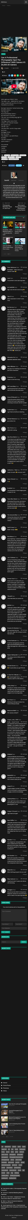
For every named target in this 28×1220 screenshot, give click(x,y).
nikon (12, 1151)
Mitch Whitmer (11, 366)
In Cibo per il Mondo (13, 674)
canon (19, 1146)
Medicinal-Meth (11, 710)
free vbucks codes (8, 1188)
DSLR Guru (4, 2)
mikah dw (10, 870)
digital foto (4, 1149)
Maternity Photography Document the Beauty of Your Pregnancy (17, 1117)
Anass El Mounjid (12, 397)
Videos (3, 54)
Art (2, 1146)
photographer (12, 1154)
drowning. (10, 377)
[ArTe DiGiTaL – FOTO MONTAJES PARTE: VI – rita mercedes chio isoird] (8, 224)
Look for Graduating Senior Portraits (17, 1123)
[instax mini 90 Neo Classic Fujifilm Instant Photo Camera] (8, 240)
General (5, 1082)
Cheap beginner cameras (13, 159)
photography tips (5, 1159)
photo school (18, 1159)
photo (16, 1151)
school (3, 1167)
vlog (12, 1172)
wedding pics (4, 1178)
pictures (17, 1162)
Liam (8, 278)
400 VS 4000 (7, 155)
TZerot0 (9, 596)
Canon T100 (18, 157)
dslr (12, 1149)
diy (9, 1149)
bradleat (9, 488)
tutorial (3, 1172)
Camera (14, 1146)
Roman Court (11, 578)
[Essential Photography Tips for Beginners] (4, 1112)
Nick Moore (10, 536)
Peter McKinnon (11, 267)
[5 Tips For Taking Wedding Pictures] (4, 1132)
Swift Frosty (10, 527)
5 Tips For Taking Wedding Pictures (16, 1130)
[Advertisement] (14, 21)
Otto (4, 1197)
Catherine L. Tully (12, 470)
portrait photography (6, 1165)
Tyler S (9, 296)
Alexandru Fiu (11, 357)
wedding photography (14, 1175)
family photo (22, 1149)
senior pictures (13, 1170)
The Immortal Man (12, 515)
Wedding (17, 1172)
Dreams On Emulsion (13, 628)
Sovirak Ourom (11, 665)
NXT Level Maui (11, 386)
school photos (17, 1167)
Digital (23, 1146)
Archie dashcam (12, 640)
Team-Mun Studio (12, 499)
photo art (22, 1151)
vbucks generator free (9, 1205)
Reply (25, 273)
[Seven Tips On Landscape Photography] (4, 1105)
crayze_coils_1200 (12, 719)
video (8, 1172)
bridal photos (7, 1146)
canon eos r (4, 157)
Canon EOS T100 (11, 157)
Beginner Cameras (14, 155)
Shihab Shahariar (12, 419)
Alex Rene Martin (12, 437)
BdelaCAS (10, 775)
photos (12, 1159)
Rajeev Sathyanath (12, 655)
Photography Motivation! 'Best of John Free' (7, 207)
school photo (9, 1167)
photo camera (5, 1154)
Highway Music (11, 798)
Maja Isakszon (11, 879)
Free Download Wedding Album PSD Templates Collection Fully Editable (14, 1206)
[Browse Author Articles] (14, 175)
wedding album (5, 1175)
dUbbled (9, 754)
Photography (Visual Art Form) (16, 1157)
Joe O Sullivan (11, 557)
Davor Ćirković (11, 479)
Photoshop (6, 1088)
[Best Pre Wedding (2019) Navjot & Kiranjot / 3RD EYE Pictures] (20, 240)
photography (20, 1154)
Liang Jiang (10, 685)
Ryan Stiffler (10, 820)
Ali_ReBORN (10, 287)
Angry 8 (9, 786)
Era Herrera (10, 307)
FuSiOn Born (10, 409)
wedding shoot (12, 1178)
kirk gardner (10, 855)
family (16, 1149)
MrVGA (9, 605)
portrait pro (14, 1165)
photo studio (11, 1162)
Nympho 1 (10, 839)
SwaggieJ (10, 889)
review (20, 1165)
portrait (22, 1162)
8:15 (12, 390)
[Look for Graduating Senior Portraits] (4, 1125)
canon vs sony (4, 159)
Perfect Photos (7, 1085)
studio (19, 1170)
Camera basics (23, 155)
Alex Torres (10, 428)
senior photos (5, 1170)
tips (23, 1170)
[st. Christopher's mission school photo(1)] (20, 224)
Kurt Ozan (10, 699)
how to (7, 1151)
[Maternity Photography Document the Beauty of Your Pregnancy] (4, 1118)
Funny (3, 1151)
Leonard (5, 1192)
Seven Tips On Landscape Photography (17, 1104)
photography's (5, 1157)
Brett (4, 1201)
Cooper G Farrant (12, 811)
